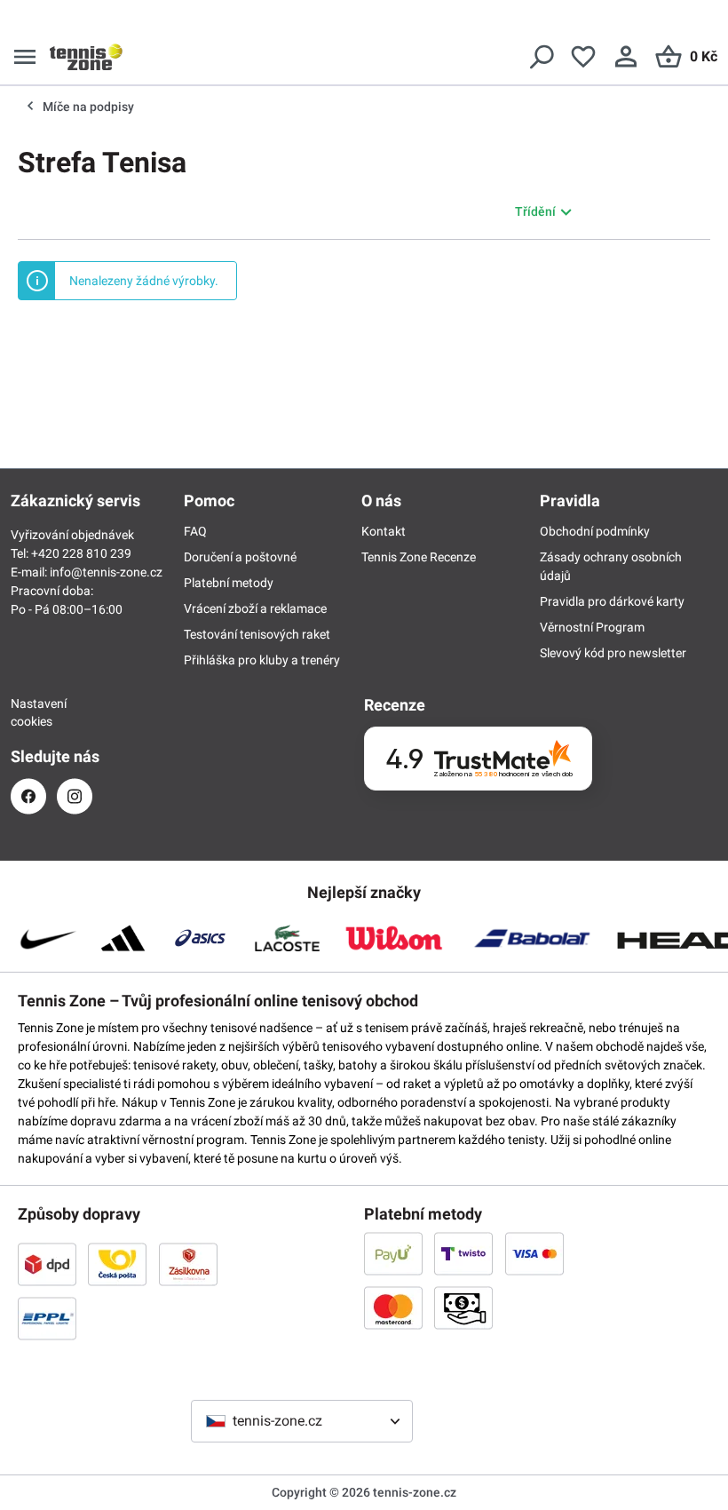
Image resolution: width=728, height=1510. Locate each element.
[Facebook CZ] (28, 796)
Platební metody (228, 583)
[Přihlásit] (626, 57)
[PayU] (393, 1253)
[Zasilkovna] (188, 1264)
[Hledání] (540, 57)
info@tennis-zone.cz (106, 572)
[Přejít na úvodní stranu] (86, 57)
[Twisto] (463, 1253)
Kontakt (383, 531)
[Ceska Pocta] (117, 1264)
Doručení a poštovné (240, 557)
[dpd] (47, 1264)
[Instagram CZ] (74, 796)
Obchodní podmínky (595, 531)
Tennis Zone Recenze (418, 557)
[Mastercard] (393, 1307)
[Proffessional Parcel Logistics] (47, 1318)
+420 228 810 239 (81, 553)
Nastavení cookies (28, 712)
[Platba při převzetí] (463, 1307)
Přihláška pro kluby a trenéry (262, 660)
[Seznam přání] (583, 56)
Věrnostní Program (592, 627)
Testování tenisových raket (257, 634)
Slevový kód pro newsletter (613, 653)
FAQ (195, 531)
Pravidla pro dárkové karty (612, 601)
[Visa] (534, 1253)
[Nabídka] (25, 57)
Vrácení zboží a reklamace (255, 608)
